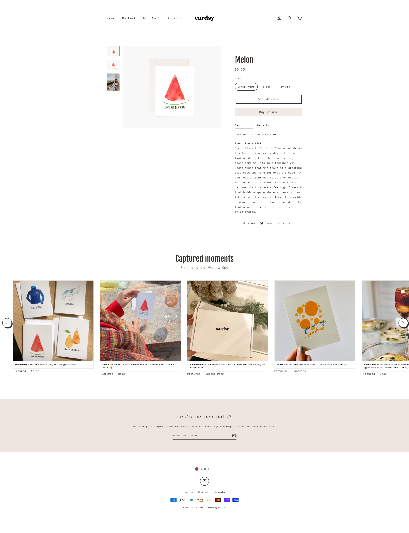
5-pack (267, 86)
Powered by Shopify (216, 508)
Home (112, 18)
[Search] (289, 18)
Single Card (246, 86)
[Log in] (279, 18)
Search (188, 492)
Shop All (204, 492)
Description (244, 125)
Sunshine (299, 370)
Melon (35, 370)
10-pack (286, 86)
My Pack (129, 18)
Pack (238, 78)
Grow (383, 373)
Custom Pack (215, 373)
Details (263, 125)
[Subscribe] (233, 436)
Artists (174, 18)
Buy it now (268, 112)
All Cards (152, 18)
